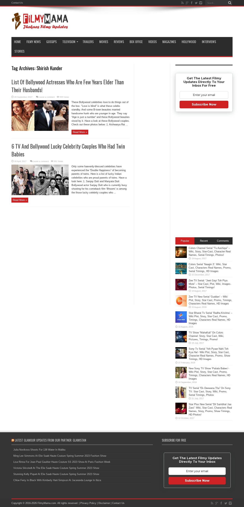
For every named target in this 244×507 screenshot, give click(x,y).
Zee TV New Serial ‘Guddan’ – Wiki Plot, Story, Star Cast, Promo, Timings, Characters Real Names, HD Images (210, 300)
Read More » (80, 132)
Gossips (51, 41)
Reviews (119, 41)
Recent (204, 240)
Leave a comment (47, 97)
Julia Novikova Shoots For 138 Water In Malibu (39, 449)
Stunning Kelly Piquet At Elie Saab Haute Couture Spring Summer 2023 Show (56, 474)
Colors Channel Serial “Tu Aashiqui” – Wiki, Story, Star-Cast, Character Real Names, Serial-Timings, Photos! (210, 251)
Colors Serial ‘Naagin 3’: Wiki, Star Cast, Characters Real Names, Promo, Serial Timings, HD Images (210, 268)
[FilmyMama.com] (40, 27)
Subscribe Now (204, 104)
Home (17, 41)
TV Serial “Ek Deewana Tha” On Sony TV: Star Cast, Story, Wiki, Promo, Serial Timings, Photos (210, 391)
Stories (19, 51)
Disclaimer (104, 503)
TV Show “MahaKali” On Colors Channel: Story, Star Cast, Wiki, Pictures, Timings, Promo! (206, 336)
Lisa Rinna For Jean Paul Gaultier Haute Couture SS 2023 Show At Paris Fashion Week (61, 461)
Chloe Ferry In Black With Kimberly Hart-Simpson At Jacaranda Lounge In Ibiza (57, 480)
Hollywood (189, 41)
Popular (185, 240)
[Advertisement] (152, 125)
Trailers (88, 41)
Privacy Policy (88, 503)
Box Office (136, 41)
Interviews (209, 41)
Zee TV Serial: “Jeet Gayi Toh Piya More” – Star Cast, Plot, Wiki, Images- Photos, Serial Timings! (210, 284)
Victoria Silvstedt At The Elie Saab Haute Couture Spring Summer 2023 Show (56, 468)
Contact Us (17, 3)
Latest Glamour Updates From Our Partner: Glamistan (50, 440)
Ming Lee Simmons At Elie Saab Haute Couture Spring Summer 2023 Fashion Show (59, 455)
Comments (223, 240)
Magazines (169, 41)
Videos (152, 41)
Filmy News (33, 41)
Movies (103, 41)
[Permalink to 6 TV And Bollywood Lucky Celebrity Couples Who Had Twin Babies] (40, 194)
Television (68, 41)
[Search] (230, 3)
